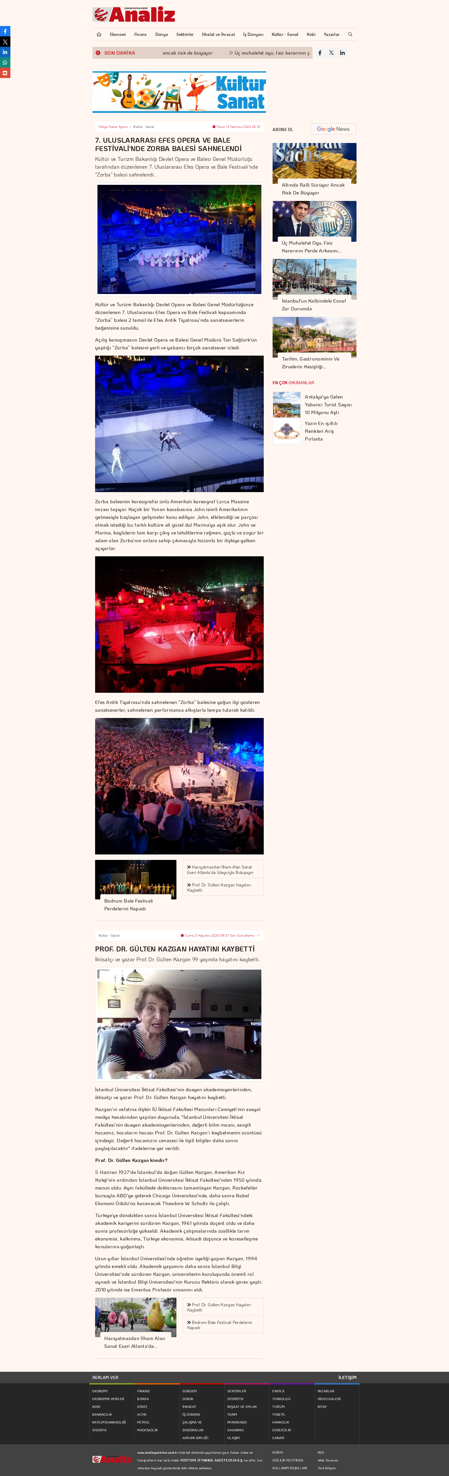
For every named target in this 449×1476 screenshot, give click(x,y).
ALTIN (141, 1414)
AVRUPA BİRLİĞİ (195, 1437)
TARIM (232, 1414)
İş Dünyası (253, 34)
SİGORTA (99, 1430)
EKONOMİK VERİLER (108, 1398)
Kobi (311, 34)
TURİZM (278, 1406)
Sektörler (185, 34)
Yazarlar (332, 34)
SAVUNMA (235, 1430)
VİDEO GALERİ (329, 1398)
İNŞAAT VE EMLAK (242, 1406)
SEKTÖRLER (236, 1391)
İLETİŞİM (347, 1377)
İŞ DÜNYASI (191, 1414)
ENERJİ (278, 1391)
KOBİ (96, 1406)
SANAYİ (278, 1437)
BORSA (143, 1398)
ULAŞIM (233, 1437)
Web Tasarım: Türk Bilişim (328, 1464)
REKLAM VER (105, 1377)
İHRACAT (189, 1406)
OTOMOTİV (235, 1398)
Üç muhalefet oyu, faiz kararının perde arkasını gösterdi (245, 52)
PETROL (143, 1422)
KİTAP (322, 1406)
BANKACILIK (102, 1414)
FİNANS (143, 1391)
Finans (140, 34)
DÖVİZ (142, 1406)
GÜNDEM (189, 1391)
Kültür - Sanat (285, 34)
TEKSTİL (278, 1414)
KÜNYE (278, 1452)
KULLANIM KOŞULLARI (290, 1468)
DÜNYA (188, 1398)
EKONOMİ (100, 1391)
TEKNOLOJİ (281, 1398)
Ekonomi (118, 34)
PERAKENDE (237, 1422)
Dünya (161, 34)
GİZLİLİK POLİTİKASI (288, 1460)
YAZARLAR (326, 1391)
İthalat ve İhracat (218, 34)
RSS (321, 1452)
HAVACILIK (280, 1422)
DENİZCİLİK (281, 1430)
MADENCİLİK (147, 1430)
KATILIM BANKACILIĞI (109, 1422)
